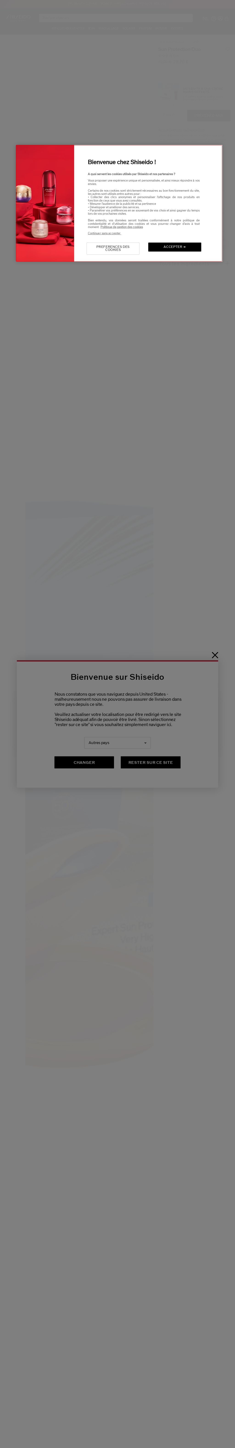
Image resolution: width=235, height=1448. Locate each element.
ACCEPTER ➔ (175, 247)
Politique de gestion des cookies (122, 227)
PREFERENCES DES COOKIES (113, 248)
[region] (119, 203)
